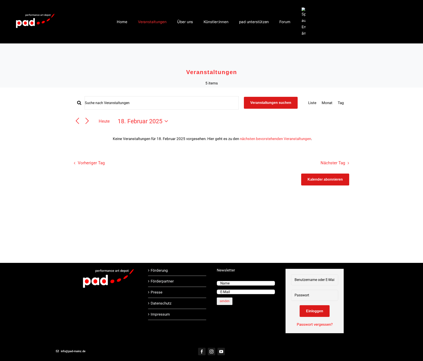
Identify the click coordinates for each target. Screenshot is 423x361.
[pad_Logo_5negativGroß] (35, 14)
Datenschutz (161, 303)
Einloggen (314, 311)
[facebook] (202, 351)
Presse (156, 292)
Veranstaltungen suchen (270, 103)
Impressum (160, 314)
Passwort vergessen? (315, 324)
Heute (104, 121)
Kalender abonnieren (325, 179)
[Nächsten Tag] (87, 121)
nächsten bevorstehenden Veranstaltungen (275, 139)
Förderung (159, 270)
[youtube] (221, 351)
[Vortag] (77, 121)
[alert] (212, 139)
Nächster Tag (333, 163)
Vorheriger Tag (91, 163)
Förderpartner (162, 281)
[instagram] (211, 351)
